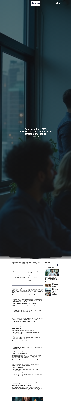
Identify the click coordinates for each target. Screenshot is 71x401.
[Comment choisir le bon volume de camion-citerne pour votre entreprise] (48, 290)
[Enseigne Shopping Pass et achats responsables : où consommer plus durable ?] (48, 285)
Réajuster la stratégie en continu (32, 275)
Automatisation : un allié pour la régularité (19, 279)
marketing (14, 263)
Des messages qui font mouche (32, 277)
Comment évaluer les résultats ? (17, 275)
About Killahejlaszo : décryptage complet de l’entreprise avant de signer (52, 278)
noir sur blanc (14, 288)
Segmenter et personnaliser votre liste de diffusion (19, 277)
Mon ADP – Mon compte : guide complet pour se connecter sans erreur (55, 294)
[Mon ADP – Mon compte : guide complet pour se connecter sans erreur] (48, 294)
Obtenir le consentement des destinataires (19, 271)
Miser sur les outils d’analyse (32, 283)
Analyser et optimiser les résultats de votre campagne (34, 280)
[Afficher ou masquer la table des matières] (34, 269)
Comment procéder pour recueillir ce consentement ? (33, 272)
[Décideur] (35, 3)
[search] (57, 3)
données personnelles (27, 300)
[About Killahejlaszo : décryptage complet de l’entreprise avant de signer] (52, 272)
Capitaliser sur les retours (16, 283)
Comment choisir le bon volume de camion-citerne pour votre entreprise (55, 290)
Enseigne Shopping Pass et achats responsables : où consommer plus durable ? (55, 286)
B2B (46, 269)
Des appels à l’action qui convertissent (33, 282)
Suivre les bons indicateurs (17, 282)
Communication (35, 127)
